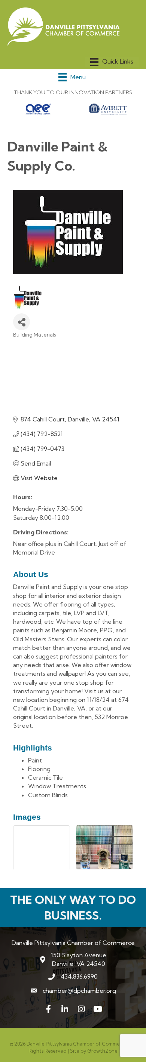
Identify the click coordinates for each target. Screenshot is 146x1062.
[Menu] (112, 62)
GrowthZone (102, 1051)
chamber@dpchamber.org (79, 990)
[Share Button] (21, 321)
